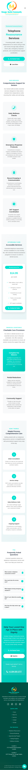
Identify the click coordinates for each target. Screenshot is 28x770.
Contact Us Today (15, 308)
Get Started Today (15, 58)
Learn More (15, 64)
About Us (14, 714)
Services (14, 717)
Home (14, 712)
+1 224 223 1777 (15, 672)
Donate (14, 722)
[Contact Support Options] (24, 766)
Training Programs (14, 738)
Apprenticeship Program (14, 736)
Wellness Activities (14, 741)
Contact (14, 720)
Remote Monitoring (14, 733)
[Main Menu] (25, 8)
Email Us (15, 656)
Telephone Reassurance (14, 730)
